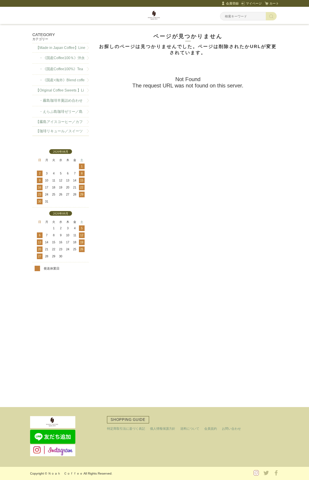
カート (274, 3)
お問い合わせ (231, 428)
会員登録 (232, 3)
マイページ (254, 3)
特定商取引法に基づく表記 (126, 428)
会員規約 (210, 428)
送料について (189, 428)
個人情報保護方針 (162, 428)
